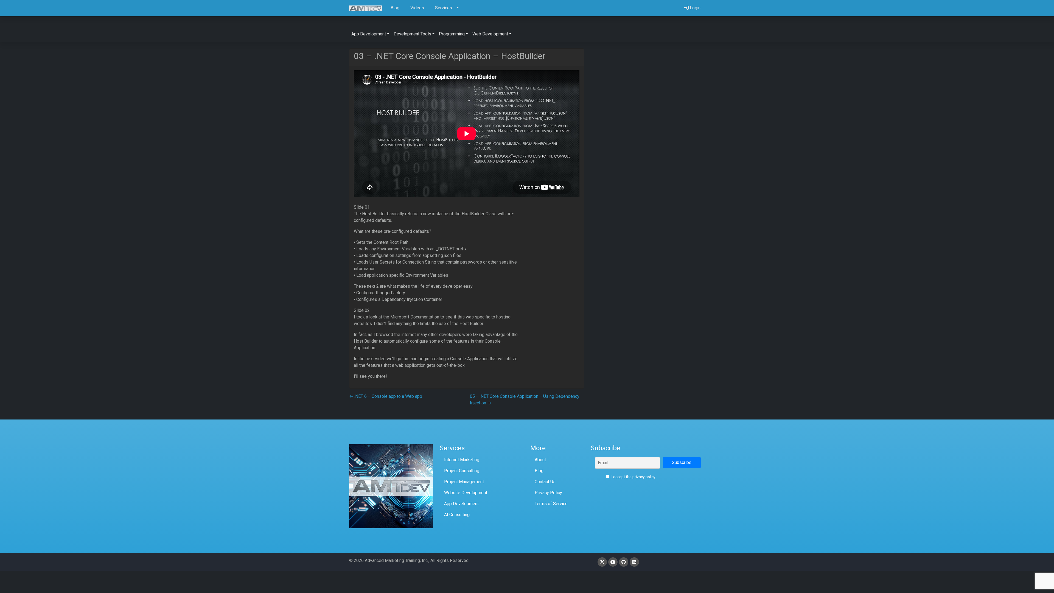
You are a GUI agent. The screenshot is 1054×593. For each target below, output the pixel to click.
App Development (461, 503)
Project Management (464, 481)
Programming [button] (452, 34)
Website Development (465, 492)
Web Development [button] (490, 34)
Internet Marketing (461, 459)
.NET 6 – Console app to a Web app (385, 396)
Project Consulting (461, 470)
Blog (539, 470)
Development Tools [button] (412, 34)
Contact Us (545, 481)
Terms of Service (551, 503)
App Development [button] (368, 34)
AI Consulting (457, 514)
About (540, 459)
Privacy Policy (548, 492)
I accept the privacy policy (633, 477)
